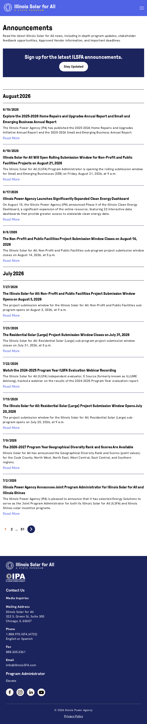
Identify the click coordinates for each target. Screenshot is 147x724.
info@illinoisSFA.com (21, 665)
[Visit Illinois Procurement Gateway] (72, 577)
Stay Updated (73, 66)
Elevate (11, 681)
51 (22, 529)
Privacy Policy (73, 716)
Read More (11, 138)
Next (31, 529)
